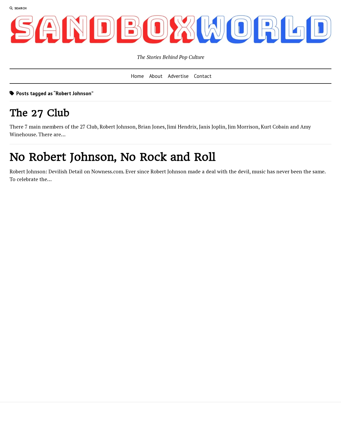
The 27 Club (40, 113)
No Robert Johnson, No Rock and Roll (113, 156)
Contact (203, 76)
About (156, 76)
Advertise (178, 76)
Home (137, 76)
